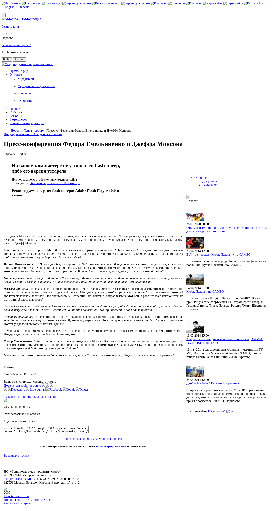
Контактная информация (27, 123)
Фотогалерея (18, 119)
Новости (15, 108)
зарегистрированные (111, 446)
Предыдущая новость (19, 134)
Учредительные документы (36, 86)
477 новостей (216, 411)
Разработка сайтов (16, 496)
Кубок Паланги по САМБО (205, 291)
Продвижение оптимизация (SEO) (27, 499)
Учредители (26, 79)
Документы (210, 181)
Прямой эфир (19, 71)
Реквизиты (25, 100)
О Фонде (16, 74)
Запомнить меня (17, 52)
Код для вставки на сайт (20, 421)
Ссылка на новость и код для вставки (30, 396)
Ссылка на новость (17, 406)
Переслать (18, 389)
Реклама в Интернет (17, 503)
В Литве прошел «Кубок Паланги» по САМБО (218, 254)
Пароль (7, 38)
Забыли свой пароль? (16, 45)
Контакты (24, 93)
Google (70, 389)
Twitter (83, 389)
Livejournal (37, 389)
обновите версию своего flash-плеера (55, 183)
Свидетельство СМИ (18, 479)
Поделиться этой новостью (22, 385)
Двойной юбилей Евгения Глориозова (212, 383)
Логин (7, 33)
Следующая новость (48, 134)
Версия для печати (16, 455)
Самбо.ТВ (16, 116)
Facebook (56, 389)
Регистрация (10, 26)
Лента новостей (34, 130)
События (16, 112)
